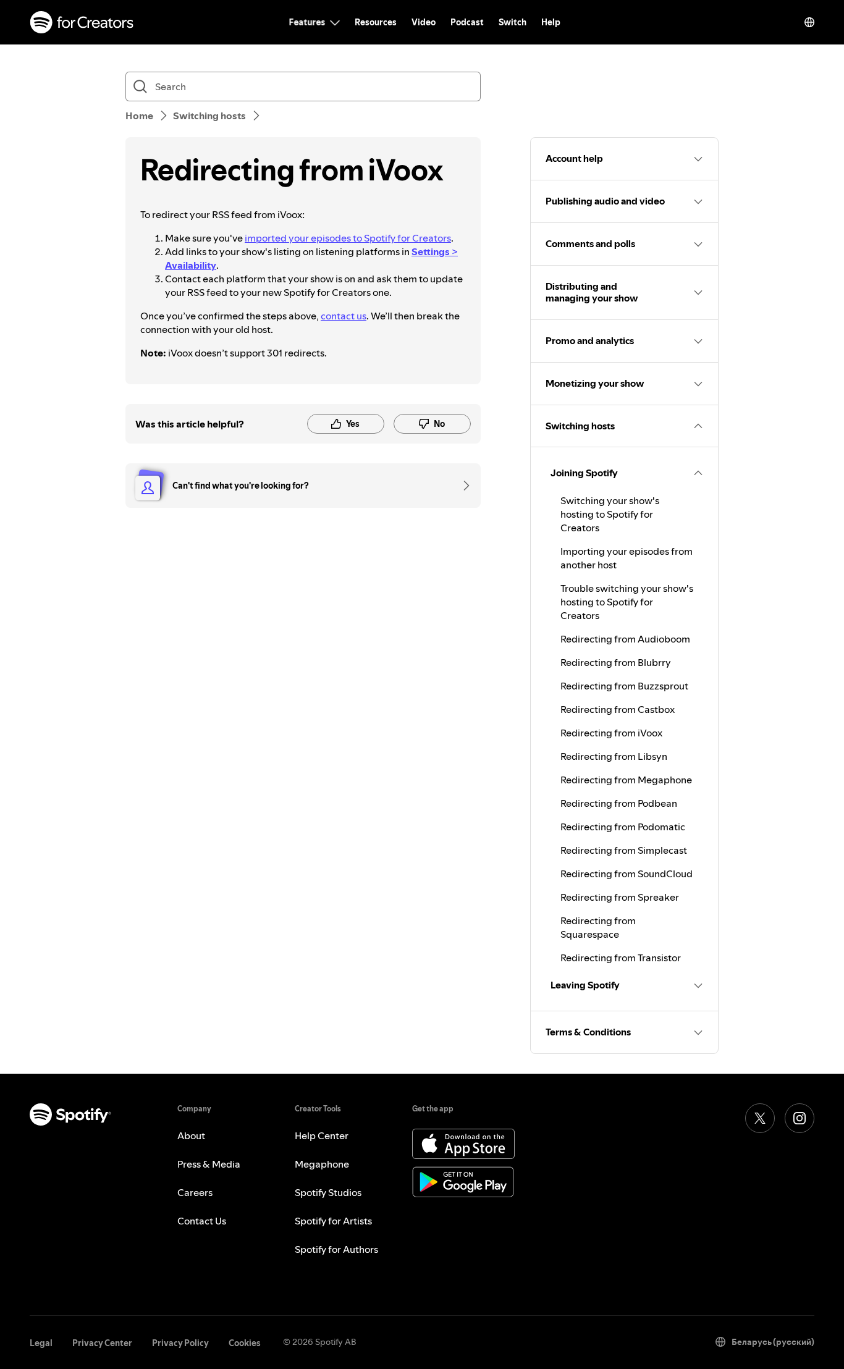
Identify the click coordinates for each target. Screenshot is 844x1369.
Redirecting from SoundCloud (626, 873)
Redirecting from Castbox (617, 709)
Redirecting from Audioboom (625, 639)
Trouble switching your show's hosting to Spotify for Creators (626, 601)
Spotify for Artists (333, 1221)
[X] (760, 1118)
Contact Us (201, 1221)
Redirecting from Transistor (620, 957)
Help (550, 22)
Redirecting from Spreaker (619, 897)
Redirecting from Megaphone (626, 779)
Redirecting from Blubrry (615, 662)
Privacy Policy (180, 1343)
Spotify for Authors (336, 1249)
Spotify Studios (328, 1192)
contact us (343, 315)
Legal (41, 1343)
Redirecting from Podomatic (622, 826)
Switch (512, 22)
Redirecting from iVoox (611, 732)
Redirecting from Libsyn (613, 756)
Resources (376, 22)
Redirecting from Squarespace (598, 927)
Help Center (321, 1135)
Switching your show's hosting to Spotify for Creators (609, 514)
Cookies (245, 1343)
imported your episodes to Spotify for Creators (348, 238)
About (191, 1135)
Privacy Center (102, 1343)
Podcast (467, 22)
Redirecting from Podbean (618, 803)
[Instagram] (799, 1118)
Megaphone (322, 1164)
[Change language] (809, 22)
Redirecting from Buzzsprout (624, 686)
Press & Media (208, 1164)
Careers (195, 1192)
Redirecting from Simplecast (623, 850)
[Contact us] (462, 485)
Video (423, 22)
